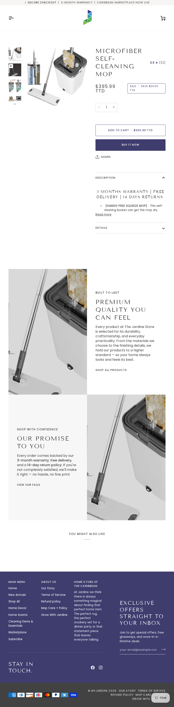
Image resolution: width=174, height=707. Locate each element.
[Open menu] (14, 18)
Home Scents (18, 615)
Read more (103, 215)
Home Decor (17, 608)
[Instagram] (101, 668)
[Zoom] (31, 97)
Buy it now (130, 145)
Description (105, 178)
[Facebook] (93, 668)
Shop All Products (111, 370)
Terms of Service (53, 595)
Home (12, 588)
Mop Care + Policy (54, 608)
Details (101, 228)
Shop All (14, 601)
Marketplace (17, 632)
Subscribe (15, 639)
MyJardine (99, 691)
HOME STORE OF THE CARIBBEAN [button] (86, 584)
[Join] (162, 649)
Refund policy (51, 601)
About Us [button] (48, 582)
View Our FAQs (28, 485)
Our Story (48, 588)
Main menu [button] (16, 582)
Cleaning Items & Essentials (20, 623)
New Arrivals (17, 595)
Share (106, 157)
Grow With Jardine (54, 615)
